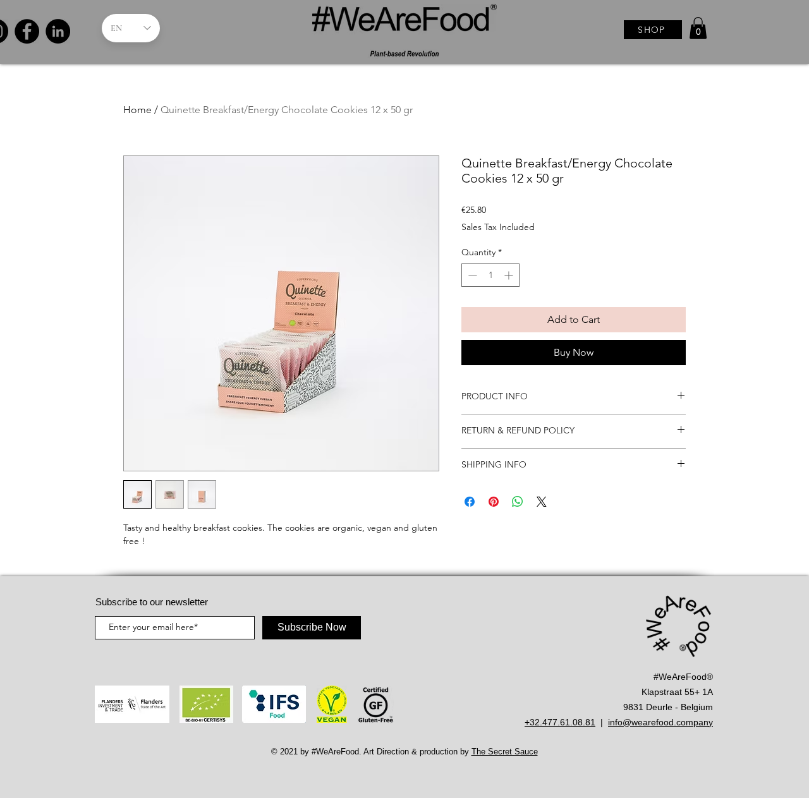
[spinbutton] (490, 275)
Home (137, 110)
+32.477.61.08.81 (560, 722)
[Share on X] (541, 501)
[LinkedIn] (58, 31)
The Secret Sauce (504, 751)
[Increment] (510, 275)
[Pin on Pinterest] (493, 501)
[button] (698, 28)
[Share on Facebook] (469, 501)
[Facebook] (27, 31)
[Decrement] (471, 275)
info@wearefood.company (660, 722)
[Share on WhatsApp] (517, 501)
